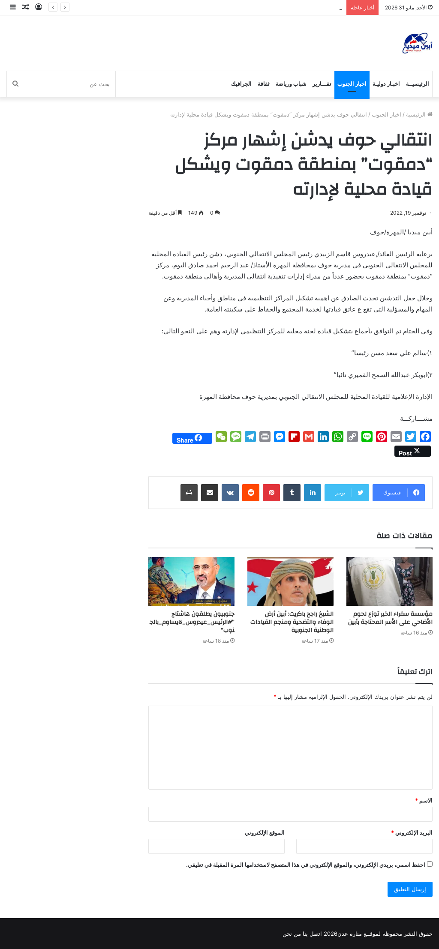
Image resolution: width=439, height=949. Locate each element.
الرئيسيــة (417, 84)
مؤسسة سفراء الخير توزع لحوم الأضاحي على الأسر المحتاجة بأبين (390, 618)
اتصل (316, 933)
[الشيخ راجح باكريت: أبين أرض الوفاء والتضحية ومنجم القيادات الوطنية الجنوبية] (290, 581)
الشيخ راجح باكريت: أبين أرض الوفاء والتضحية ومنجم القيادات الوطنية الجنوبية (292, 622)
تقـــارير (322, 84)
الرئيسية (416, 114)
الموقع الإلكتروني (265, 832)
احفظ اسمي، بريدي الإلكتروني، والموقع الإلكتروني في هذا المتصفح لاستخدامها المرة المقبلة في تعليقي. (305, 864)
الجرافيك (241, 84)
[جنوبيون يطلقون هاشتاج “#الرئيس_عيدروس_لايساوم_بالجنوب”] (191, 581)
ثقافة (264, 84)
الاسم (424, 800)
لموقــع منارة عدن (359, 933)
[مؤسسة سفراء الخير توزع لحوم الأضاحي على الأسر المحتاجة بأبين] (389, 581)
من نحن (292, 933)
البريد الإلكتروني (412, 832)
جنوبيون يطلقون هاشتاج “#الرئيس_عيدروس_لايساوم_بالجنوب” (192, 622)
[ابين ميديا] (417, 43)
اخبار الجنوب (352, 84)
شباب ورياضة (291, 84)
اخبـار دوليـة (386, 84)
